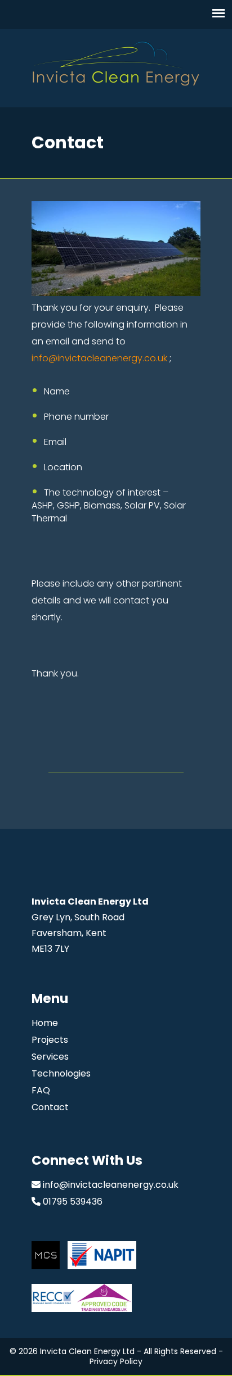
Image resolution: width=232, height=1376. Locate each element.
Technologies (61, 1073)
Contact (50, 1107)
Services (50, 1056)
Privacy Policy (116, 1361)
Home (45, 1022)
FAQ (41, 1090)
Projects (50, 1039)
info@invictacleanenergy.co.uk (99, 358)
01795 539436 (72, 1201)
